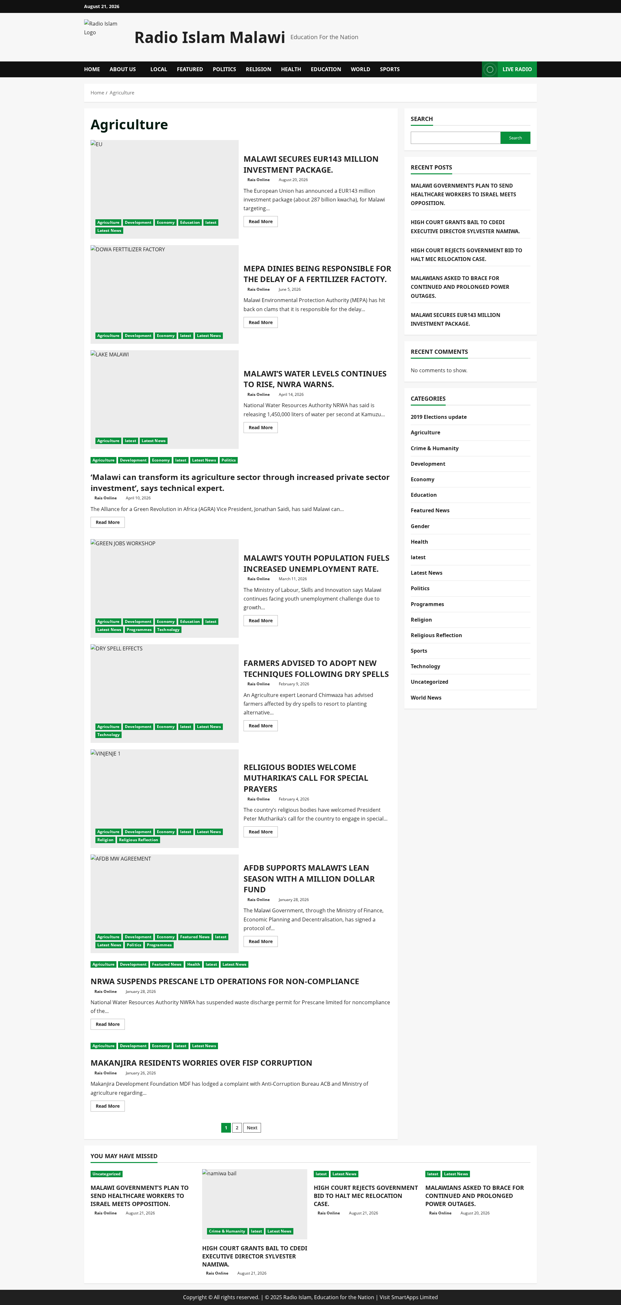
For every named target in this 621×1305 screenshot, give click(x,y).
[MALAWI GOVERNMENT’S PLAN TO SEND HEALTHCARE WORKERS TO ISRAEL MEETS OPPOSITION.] (143, 1174)
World (360, 69)
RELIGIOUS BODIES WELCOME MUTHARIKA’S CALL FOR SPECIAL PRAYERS (165, 798)
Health (291, 69)
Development (138, 222)
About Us (123, 69)
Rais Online (258, 179)
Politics (224, 69)
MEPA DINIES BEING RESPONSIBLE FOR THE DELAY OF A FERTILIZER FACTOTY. (165, 294)
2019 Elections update (439, 416)
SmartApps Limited (414, 1297)
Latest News (109, 230)
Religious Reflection (138, 840)
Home (92, 69)
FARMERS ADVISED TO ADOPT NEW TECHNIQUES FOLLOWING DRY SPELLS (165, 693)
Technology (168, 629)
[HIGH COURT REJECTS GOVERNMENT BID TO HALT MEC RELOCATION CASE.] (366, 1174)
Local (158, 69)
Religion (258, 69)
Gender (420, 526)
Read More (263, 222)
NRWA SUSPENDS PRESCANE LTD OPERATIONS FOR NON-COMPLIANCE (225, 981)
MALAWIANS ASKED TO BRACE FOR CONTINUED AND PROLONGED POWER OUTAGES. (460, 287)
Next (252, 1128)
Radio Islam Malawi (210, 37)
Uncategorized (429, 681)
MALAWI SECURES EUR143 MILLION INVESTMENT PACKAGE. (165, 189)
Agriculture (108, 222)
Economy (166, 222)
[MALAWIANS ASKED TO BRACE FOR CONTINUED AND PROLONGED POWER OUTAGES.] (477, 1174)
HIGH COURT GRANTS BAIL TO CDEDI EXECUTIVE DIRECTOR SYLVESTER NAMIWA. (254, 1256)
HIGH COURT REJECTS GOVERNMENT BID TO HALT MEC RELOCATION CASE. (366, 1196)
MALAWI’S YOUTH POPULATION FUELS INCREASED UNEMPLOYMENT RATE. (165, 588)
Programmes (139, 629)
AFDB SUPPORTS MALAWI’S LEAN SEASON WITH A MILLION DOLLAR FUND (165, 903)
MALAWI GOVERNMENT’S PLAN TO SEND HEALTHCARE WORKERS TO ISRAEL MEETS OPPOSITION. (463, 194)
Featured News (195, 937)
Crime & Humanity (435, 448)
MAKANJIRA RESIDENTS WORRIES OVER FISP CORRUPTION (201, 1062)
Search (422, 119)
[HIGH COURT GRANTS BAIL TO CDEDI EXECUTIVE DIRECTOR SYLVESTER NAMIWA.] (254, 1204)
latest (211, 222)
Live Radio (517, 69)
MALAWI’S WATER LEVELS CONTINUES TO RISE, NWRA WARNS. (165, 399)
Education (326, 69)
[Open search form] (475, 69)
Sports (390, 69)
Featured (190, 69)
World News (426, 697)
